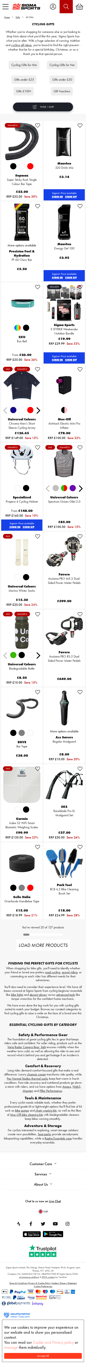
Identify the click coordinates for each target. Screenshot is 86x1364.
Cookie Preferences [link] (43, 1286)
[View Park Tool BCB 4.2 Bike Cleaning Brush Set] (64, 863)
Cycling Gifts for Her (62, 65)
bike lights (17, 995)
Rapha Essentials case (58, 1138)
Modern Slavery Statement (64, 1283)
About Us (41, 1184)
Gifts (18, 17)
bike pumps (22, 1110)
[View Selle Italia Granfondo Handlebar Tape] (21, 863)
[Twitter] (43, 1224)
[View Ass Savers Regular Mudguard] (64, 708)
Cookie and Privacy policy (53, 1342)
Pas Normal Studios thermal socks (27, 1078)
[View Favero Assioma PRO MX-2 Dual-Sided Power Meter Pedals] (64, 552)
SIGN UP (71, 196)
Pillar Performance (51, 1091)
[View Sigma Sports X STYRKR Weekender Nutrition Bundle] (64, 303)
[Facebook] (31, 1224)
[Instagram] (67, 1224)
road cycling (52, 972)
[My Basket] (79, 6)
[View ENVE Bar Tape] (21, 708)
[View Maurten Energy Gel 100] (64, 222)
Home (7, 17)
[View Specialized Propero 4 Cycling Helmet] (21, 463)
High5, (77, 1086)
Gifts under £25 (24, 79)
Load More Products (43, 945)
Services (41, 1174)
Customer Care (41, 1163)
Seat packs (44, 1134)
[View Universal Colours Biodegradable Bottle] (21, 630)
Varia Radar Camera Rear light (26, 1047)
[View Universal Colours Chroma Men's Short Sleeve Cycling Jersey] (21, 385)
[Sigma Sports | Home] (26, 6)
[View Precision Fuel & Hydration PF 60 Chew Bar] (21, 222)
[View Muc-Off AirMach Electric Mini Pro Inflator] (64, 385)
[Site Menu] (5, 6)
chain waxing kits (46, 1110)
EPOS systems (48, 1277)
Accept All (43, 1356)
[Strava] (18, 1224)
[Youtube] (55, 1224)
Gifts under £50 (62, 79)
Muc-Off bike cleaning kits (26, 1115)
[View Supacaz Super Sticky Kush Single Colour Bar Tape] (21, 141)
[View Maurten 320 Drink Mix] (64, 141)
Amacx (66, 1086)
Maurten (28, 1091)
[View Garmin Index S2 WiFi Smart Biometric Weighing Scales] (21, 784)
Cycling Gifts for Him (24, 65)
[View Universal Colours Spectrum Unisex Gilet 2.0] (64, 463)
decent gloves (38, 995)
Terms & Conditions (18, 1283)
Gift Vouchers (61, 91)
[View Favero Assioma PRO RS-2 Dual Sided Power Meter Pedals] (64, 630)
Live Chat (55, 1201)
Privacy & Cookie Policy (39, 1283)
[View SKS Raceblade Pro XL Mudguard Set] (64, 784)
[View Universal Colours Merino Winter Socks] (21, 552)
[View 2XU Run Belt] (21, 303)
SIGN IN (57, 196)
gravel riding (69, 972)
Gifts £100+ (23, 91)
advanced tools (65, 995)
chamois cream (36, 1074)
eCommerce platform (29, 1277)
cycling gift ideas (21, 45)
